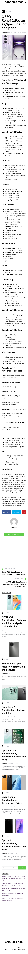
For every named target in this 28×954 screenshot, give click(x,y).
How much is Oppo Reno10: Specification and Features (13, 666)
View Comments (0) (13, 534)
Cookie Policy (19, 948)
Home (6, 948)
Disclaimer (13, 949)
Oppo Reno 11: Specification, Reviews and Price (13, 710)
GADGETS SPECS (14, 2)
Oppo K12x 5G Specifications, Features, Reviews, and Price (14, 755)
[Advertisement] (14, 550)
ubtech (5, 32)
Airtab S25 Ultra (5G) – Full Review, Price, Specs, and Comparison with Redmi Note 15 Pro (13, 878)
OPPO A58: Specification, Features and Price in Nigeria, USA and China (14, 622)
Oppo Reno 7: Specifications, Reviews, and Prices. (12, 800)
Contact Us (6, 949)
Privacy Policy (21, 949)
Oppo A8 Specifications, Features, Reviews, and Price (14, 845)
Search (22, 868)
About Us (11, 948)
